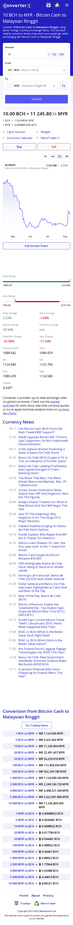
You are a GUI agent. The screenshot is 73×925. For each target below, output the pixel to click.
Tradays (25, 903)
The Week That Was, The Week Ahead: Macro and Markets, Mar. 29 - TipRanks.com (43, 481)
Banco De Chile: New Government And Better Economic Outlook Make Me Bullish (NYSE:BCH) (42, 660)
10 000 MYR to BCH (21, 883)
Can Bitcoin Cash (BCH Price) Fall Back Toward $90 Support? (40, 430)
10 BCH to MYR (24, 746)
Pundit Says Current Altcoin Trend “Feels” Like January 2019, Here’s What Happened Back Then (41, 623)
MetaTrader (48, 903)
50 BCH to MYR (24, 759)
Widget (45, 132)
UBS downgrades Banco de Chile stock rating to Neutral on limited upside (40, 566)
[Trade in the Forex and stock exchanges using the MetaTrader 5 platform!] (58, 6)
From (8, 63)
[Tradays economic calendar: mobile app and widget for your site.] (49, 6)
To (6, 78)
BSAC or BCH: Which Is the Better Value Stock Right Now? (40, 633)
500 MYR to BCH (23, 852)
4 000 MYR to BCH (22, 871)
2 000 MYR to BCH (22, 864)
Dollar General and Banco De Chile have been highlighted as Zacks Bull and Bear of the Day (42, 587)
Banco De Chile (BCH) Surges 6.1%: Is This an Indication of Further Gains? (43, 459)
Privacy (48, 895)
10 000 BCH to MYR (21, 803)
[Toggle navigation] (66, 5)
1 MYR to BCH (25, 813)
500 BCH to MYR (23, 771)
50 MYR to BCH (24, 839)
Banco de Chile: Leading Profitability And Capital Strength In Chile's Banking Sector (42, 469)
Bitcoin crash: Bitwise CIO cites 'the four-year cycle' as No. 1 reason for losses (42, 546)
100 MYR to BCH (23, 845)
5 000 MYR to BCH (22, 877)
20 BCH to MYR (24, 752)
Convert (37, 99)
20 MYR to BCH (24, 833)
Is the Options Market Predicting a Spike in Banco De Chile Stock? (41, 451)
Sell (54, 147)
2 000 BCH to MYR (22, 784)
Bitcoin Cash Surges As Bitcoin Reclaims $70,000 (38, 556)
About (35, 895)
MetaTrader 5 (50, 138)
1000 (61, 54)
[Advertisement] (36, 260)
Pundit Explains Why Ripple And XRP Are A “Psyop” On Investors (42, 536)
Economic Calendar (20, 138)
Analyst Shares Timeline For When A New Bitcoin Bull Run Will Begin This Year (43, 505)
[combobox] (36, 70)
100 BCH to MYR (23, 765)
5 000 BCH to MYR (22, 797)
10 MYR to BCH (24, 826)
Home (23, 895)
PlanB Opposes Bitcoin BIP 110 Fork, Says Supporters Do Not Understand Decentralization (43, 440)
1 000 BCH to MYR (22, 778)
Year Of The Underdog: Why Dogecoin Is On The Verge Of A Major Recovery (39, 517)
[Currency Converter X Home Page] (16, 6)
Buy (19, 147)
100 (54, 54)
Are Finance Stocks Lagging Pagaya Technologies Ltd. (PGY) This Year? (42, 650)
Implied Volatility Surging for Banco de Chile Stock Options (42, 527)
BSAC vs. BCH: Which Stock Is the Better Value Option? (40, 642)
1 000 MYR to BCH (22, 858)
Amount (9, 47)
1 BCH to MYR (25, 733)
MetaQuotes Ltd (47, 911)
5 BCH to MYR (25, 740)
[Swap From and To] (63, 85)
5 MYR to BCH (25, 820)
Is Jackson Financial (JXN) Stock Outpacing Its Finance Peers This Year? (40, 672)
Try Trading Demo (36, 725)
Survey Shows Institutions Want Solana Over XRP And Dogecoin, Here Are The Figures (43, 493)
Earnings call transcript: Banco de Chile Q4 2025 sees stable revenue (41, 577)
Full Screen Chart (36, 246)
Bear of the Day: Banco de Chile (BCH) (39, 597)
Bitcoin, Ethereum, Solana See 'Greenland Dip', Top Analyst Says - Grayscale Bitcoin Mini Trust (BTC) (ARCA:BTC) (42, 609)
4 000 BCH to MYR (22, 791)
